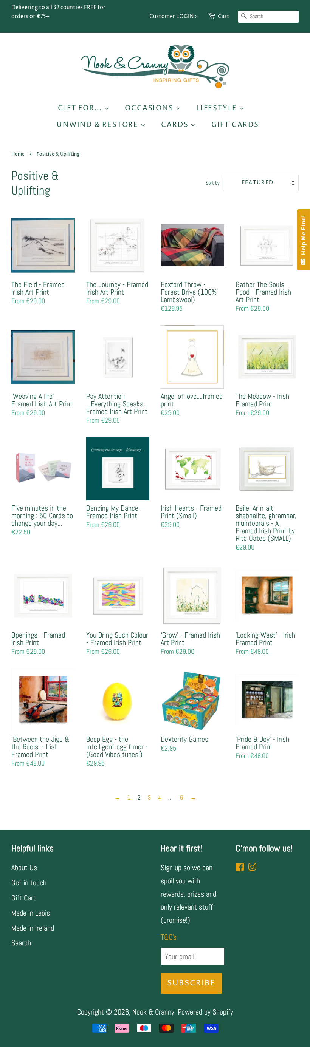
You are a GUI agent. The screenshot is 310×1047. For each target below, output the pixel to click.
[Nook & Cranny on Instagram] (252, 867)
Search (21, 943)
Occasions (150, 108)
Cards (176, 125)
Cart (223, 16)
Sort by (213, 182)
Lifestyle (217, 108)
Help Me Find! (303, 237)
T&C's (169, 937)
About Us (24, 867)
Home (18, 154)
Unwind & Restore (99, 125)
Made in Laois (30, 913)
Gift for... (81, 108)
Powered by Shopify (205, 1012)
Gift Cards (235, 125)
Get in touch (28, 883)
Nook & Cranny (153, 1012)
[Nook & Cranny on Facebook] (240, 867)
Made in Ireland (32, 928)
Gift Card (24, 898)
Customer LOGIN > (173, 16)
